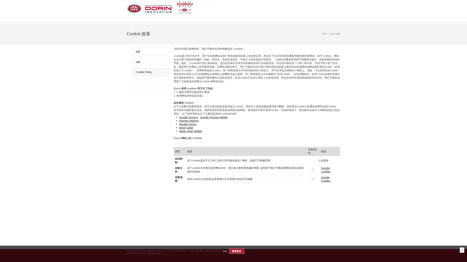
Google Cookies (326, 169)
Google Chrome (188, 117)
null (138, 51)
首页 (324, 33)
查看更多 (236, 251)
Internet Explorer (189, 120)
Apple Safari (186, 127)
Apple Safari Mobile (190, 131)
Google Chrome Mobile (214, 117)
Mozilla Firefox (187, 124)
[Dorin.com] (160, 8)
